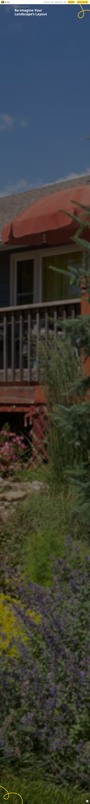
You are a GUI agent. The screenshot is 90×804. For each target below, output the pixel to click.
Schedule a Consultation (83, 2)
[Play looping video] (87, 801)
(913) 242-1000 (71, 2)
